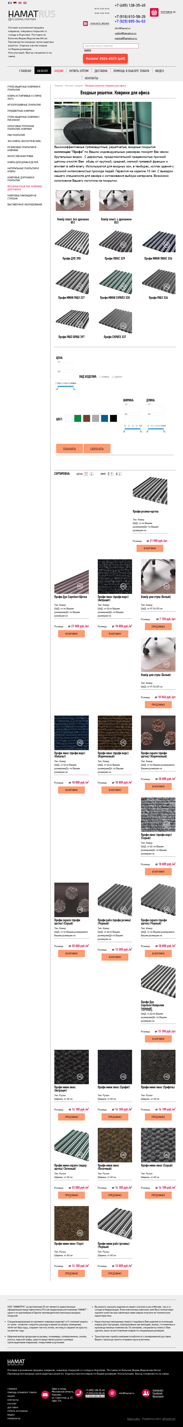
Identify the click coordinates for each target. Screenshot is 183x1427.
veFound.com (168, 1418)
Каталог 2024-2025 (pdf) (105, 58)
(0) (168, 12)
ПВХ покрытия (16, 135)
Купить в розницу (18, 1411)
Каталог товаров (74, 85)
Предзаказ (158, 626)
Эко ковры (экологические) (24, 141)
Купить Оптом (79, 71)
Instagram (158, 1390)
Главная (25, 71)
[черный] (113, 418)
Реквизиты (14, 1418)
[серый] (95, 418)
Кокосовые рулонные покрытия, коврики (21, 128)
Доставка (101, 71)
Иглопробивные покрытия (24, 104)
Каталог (43, 71)
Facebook (157, 1393)
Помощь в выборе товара (131, 71)
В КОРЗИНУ (150, 548)
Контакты (91, 78)
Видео (159, 71)
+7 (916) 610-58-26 (130, 16)
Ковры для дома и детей (23, 162)
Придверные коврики (21, 110)
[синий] (104, 418)
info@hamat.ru (126, 1393)
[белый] (68, 418)
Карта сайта (133, 1418)
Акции (58, 71)
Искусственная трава (20, 156)
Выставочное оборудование (25, 204)
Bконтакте (158, 1396)
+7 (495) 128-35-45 (130, 5)
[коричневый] (86, 418)
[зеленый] (77, 418)
